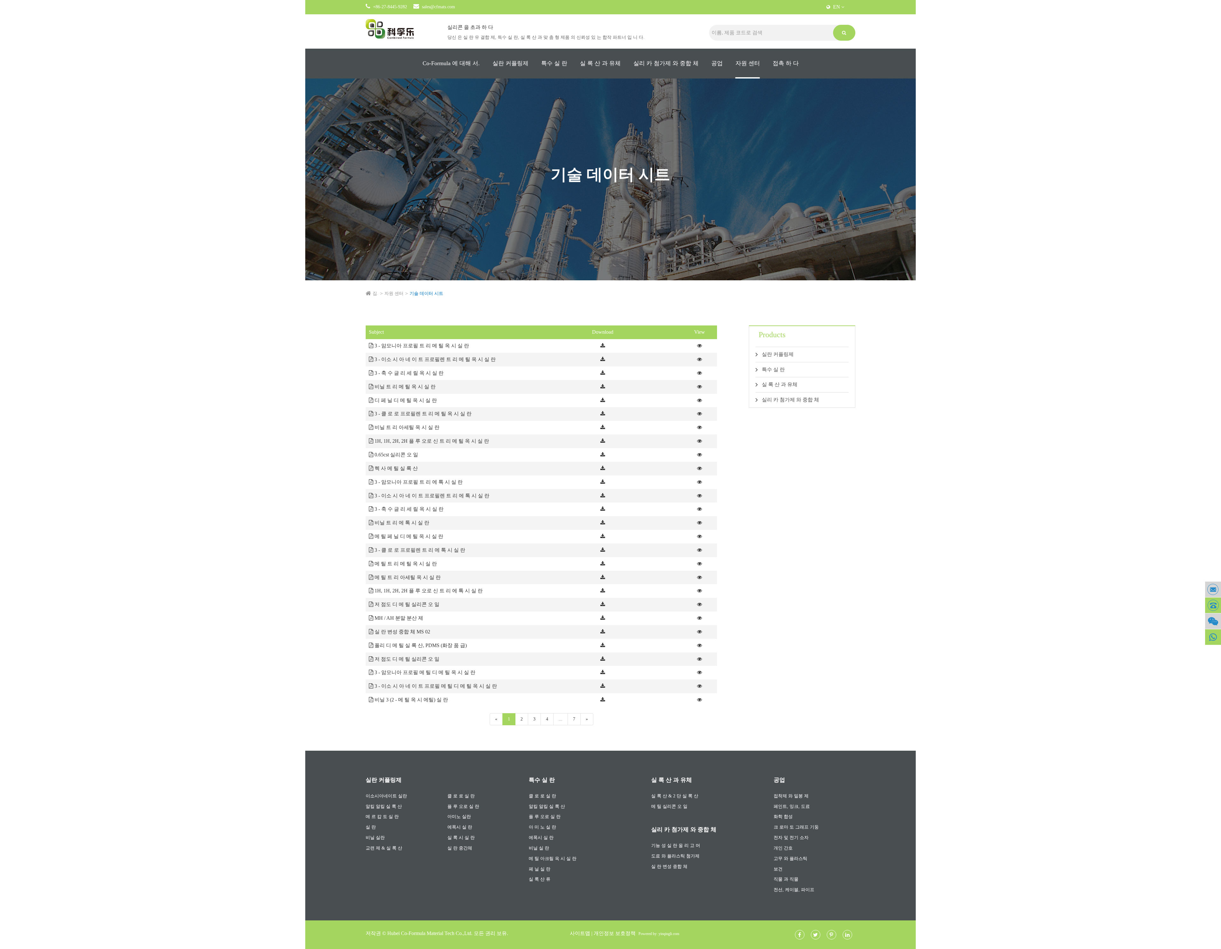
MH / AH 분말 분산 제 (398, 618)
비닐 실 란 (539, 848)
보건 (778, 869)
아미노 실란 (459, 816)
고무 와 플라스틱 (790, 858)
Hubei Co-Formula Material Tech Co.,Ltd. (430, 933)
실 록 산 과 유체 (600, 63)
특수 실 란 (554, 63)
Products (772, 335)
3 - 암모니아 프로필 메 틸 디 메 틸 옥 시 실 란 (424, 672)
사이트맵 (580, 933)
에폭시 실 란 (459, 827)
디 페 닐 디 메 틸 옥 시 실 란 (405, 400)
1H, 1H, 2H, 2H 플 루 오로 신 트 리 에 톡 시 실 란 (428, 590)
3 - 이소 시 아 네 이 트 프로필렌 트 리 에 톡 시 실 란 (431, 495)
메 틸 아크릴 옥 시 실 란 (552, 858)
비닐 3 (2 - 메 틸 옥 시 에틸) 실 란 (410, 699)
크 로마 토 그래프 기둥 (796, 827)
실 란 (371, 827)
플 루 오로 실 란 (463, 806)
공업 (717, 63)
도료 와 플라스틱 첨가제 (675, 856)
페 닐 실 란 (539, 869)
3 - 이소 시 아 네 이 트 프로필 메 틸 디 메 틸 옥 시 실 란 (435, 686)
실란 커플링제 (510, 63)
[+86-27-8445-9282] (1213, 605)
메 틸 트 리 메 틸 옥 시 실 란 (405, 563)
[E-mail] (1213, 589)
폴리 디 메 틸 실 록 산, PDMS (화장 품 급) (420, 645)
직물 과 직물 (786, 879)
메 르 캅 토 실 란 (382, 816)
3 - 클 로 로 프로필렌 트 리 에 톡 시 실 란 (419, 550)
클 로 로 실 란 (461, 796)
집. (375, 293)
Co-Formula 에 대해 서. (451, 63)
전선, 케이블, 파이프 (794, 889)
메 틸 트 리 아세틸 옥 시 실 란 (407, 577)
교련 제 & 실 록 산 (384, 848)
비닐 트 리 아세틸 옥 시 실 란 (406, 427)
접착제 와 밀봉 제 (791, 796)
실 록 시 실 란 (461, 837)
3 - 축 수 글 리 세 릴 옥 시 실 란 (408, 373)
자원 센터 (747, 63)
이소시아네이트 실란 (386, 796)
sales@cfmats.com (438, 6)
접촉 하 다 (786, 63)
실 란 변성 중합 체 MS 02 (401, 631)
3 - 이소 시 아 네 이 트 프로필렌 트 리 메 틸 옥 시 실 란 (434, 359)
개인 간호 (783, 848)
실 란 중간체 (459, 848)
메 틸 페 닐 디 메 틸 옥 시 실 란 (408, 536)
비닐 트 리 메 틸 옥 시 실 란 (404, 386)
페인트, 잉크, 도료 (792, 806)
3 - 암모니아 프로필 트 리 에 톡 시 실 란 (418, 482)
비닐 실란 (375, 837)
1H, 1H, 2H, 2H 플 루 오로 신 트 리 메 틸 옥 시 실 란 (431, 441)
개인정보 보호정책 (615, 933)
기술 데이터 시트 (426, 293)
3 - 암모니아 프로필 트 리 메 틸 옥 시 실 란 (421, 345)
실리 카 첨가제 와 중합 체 (666, 63)
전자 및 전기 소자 (791, 837)
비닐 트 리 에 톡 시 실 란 (401, 522)
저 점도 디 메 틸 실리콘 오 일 (406, 604)
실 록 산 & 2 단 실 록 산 (674, 796)
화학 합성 (783, 816)
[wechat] (1213, 621)
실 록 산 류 (539, 879)
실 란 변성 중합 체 (669, 866)
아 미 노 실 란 (542, 827)
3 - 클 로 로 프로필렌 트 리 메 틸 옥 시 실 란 (422, 413)
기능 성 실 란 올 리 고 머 (675, 845)
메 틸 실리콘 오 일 (669, 806)
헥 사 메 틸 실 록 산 (395, 468)
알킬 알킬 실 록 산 (384, 806)
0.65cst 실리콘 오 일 (395, 454)
